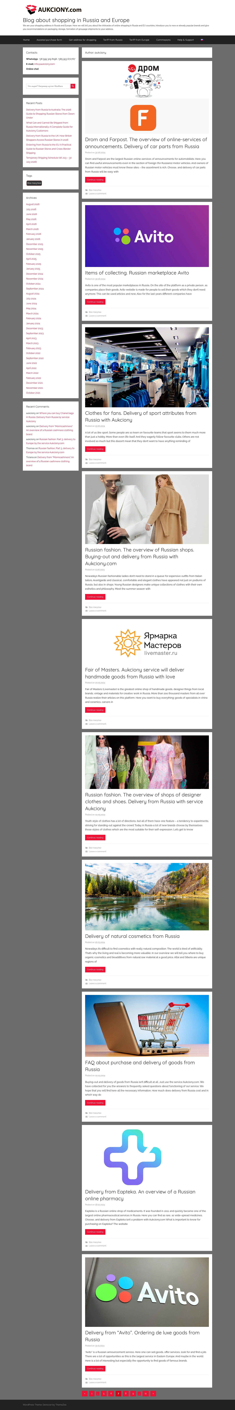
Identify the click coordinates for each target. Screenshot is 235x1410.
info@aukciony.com (44, 64)
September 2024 (35, 288)
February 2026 (33, 234)
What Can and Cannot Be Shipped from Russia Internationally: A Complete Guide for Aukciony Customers (49, 126)
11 (146, 1393)
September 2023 (35, 333)
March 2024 (32, 313)
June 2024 (31, 303)
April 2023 (31, 338)
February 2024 (33, 318)
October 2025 (33, 254)
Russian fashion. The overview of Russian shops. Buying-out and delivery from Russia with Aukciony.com (139, 556)
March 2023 (32, 343)
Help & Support (185, 39)
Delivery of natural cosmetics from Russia (132, 936)
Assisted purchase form (49, 39)
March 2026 (32, 229)
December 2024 (34, 273)
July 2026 (31, 209)
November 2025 (34, 249)
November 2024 (34, 278)
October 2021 (33, 392)
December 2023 (34, 328)
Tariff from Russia (112, 39)
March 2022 (32, 373)
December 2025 (34, 244)
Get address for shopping (82, 39)
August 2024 (32, 293)
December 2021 (34, 383)
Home (26, 39)
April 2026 (31, 224)
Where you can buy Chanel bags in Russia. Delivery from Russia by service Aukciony (50, 417)
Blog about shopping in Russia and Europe (76, 20)
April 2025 (31, 258)
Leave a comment (97, 193)
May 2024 (31, 308)
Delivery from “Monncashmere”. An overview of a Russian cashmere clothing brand (49, 430)
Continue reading (95, 180)
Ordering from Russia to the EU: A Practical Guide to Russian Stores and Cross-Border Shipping (48, 148)
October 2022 (33, 353)
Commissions (163, 39)
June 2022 (31, 363)
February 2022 (33, 378)
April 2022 (31, 368)
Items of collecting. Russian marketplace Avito (137, 273)
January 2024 (33, 323)
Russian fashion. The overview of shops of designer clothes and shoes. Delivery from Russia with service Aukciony (144, 801)
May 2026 (31, 219)
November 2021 (34, 388)
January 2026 (33, 239)
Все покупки (95, 190)
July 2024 (31, 298)
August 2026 (32, 204)
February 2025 (33, 263)
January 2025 (33, 268)
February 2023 (33, 348)
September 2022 (35, 358)
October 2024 (33, 283)
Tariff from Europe (139, 39)
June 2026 (31, 214)
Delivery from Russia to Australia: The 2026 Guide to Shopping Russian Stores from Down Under (50, 113)
